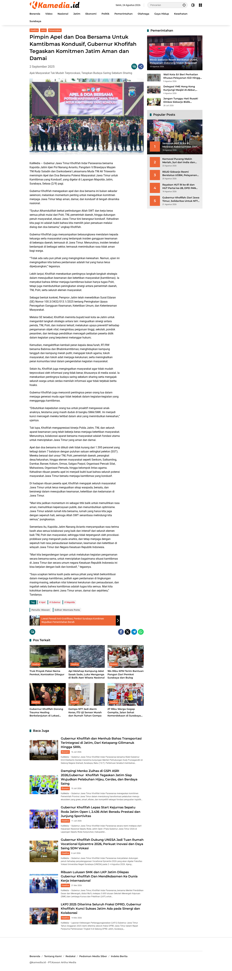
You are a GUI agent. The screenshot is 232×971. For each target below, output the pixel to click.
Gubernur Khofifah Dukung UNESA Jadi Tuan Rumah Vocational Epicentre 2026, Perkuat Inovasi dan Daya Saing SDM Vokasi (102, 844)
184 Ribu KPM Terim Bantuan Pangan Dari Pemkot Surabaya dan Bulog (126, 674)
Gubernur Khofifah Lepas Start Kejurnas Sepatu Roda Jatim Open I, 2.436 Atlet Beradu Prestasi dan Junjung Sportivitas (100, 811)
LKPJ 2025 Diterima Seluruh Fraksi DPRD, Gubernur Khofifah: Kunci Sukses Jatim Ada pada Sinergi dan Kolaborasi (101, 908)
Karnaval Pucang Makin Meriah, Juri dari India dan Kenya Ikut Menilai (178, 160)
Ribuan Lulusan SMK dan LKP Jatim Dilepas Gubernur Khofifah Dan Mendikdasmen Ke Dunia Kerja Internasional (99, 876)
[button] (184, 5)
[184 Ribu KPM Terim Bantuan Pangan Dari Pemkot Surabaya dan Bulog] (126, 656)
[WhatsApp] (141, 632)
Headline (34, 30)
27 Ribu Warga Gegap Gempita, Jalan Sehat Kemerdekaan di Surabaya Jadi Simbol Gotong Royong (125, 712)
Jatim (43, 30)
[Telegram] (134, 632)
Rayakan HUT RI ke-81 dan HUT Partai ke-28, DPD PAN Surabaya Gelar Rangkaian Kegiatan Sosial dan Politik (179, 186)
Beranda (35, 956)
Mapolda (70, 602)
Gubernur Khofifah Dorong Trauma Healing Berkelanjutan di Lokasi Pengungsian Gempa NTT (46, 712)
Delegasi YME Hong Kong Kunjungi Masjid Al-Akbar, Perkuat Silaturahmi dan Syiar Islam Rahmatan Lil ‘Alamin (182, 88)
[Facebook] (121, 632)
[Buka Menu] (200, 5)
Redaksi (70, 956)
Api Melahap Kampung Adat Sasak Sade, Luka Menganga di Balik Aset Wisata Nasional (86, 674)
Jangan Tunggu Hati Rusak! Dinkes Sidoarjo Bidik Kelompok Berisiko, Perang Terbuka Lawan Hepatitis (180, 100)
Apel (43, 602)
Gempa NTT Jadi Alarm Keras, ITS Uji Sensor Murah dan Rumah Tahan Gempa (85, 712)
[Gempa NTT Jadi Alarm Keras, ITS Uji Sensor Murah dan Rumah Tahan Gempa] (86, 694)
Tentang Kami (53, 956)
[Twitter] (127, 632)
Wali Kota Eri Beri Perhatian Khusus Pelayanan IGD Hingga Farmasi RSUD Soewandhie (182, 76)
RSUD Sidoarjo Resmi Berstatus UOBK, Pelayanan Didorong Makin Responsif (179, 173)
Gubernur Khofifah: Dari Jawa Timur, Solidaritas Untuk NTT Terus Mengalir (180, 199)
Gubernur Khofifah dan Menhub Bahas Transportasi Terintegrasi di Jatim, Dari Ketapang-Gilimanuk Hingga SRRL (101, 743)
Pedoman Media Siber (93, 956)
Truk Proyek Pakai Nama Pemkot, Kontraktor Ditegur (47, 672)
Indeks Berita (119, 956)
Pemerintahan (55, 30)
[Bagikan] (141, 66)
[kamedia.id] (55, 5)
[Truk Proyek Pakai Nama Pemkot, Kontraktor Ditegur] (48, 656)
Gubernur (55, 602)
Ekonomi (113, 664)
